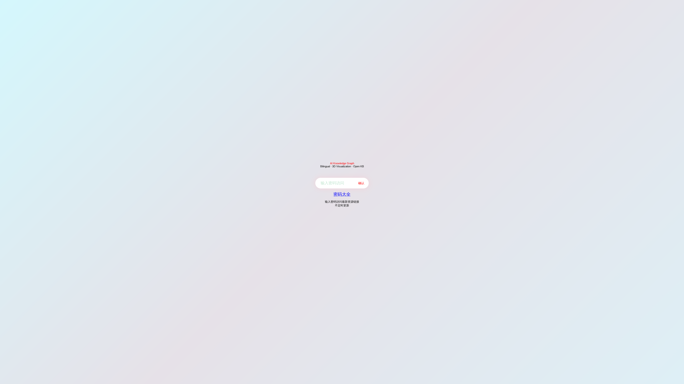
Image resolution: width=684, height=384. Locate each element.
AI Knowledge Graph (342, 163)
